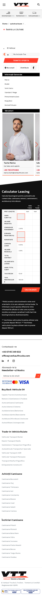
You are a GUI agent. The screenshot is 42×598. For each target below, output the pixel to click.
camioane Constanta (10, 495)
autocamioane (12, 402)
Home (4, 23)
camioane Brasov (9, 499)
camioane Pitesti (9, 525)
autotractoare (16, 23)
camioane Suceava (9, 541)
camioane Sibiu (8, 537)
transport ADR (11, 452)
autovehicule (16, 448)
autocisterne (11, 406)
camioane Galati (8, 507)
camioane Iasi (7, 491)
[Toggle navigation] (4, 4)
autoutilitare (13, 422)
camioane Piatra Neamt (11, 545)
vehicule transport (12, 437)
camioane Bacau (9, 549)
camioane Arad (8, 503)
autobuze (15, 418)
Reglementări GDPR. (10, 585)
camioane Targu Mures (11, 553)
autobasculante (13, 414)
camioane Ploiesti (9, 529)
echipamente (12, 464)
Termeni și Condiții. (32, 582)
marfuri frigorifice (13, 460)
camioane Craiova (9, 511)
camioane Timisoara (10, 487)
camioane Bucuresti (10, 479)
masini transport (11, 441)
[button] (5, 144)
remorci (14, 398)
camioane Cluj (8, 483)
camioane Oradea (9, 557)
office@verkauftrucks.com (16, 356)
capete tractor (14, 394)
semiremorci (16, 444)
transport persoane (13, 456)
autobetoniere (12, 410)
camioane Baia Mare (10, 533)
